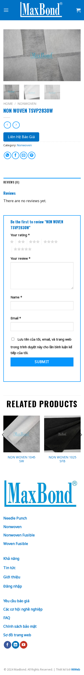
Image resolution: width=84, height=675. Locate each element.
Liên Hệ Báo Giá (21, 136)
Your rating (20, 235)
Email (16, 318)
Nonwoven (26, 103)
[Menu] (6, 10)
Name (16, 297)
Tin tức (9, 567)
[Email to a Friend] (23, 155)
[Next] (73, 55)
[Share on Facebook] (15, 155)
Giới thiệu (11, 576)
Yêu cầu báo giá (16, 600)
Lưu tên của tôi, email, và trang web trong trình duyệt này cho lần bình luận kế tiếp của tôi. (41, 346)
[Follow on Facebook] (7, 645)
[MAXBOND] (42, 10)
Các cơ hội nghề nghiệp (23, 609)
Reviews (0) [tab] (11, 182)
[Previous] (10, 55)
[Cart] (78, 10)
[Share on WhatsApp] (7, 155)
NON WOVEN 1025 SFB (62, 459)
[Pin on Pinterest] (31, 155)
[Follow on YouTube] (23, 645)
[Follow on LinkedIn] (15, 645)
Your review (20, 258)
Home (8, 103)
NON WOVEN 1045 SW (21, 459)
